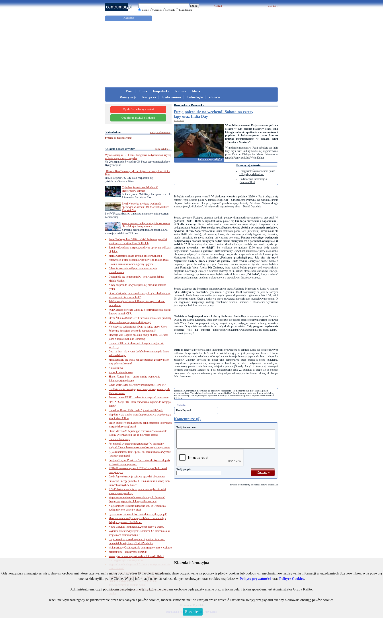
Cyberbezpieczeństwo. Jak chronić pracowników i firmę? (140, 189)
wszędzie (157, 9)
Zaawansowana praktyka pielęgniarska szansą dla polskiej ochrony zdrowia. (146, 225)
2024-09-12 (179, 120)
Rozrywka (149, 97)
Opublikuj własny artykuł (138, 109)
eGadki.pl (273, 484)
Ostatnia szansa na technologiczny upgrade (131, 264)
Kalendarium (113, 132)
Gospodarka (161, 91)
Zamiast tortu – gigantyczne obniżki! (128, 551)
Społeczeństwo (171, 97)
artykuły (170, 9)
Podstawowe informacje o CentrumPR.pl (253, 180)
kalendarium (185, 9)
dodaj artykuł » (162, 148)
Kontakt (218, 5)
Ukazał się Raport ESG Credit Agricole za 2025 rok (136, 410)
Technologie (195, 97)
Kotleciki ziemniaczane (121, 372)
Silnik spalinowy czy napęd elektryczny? (130, 322)
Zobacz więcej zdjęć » (210, 159)
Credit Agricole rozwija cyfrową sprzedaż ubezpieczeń (137, 476)
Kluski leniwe (116, 368)
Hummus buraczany (119, 439)
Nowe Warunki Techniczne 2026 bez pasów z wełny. (136, 526)
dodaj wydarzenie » (160, 132)
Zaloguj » (273, 5)
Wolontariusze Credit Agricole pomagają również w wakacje (140, 547)
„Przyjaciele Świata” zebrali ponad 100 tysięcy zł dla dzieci (257, 172)
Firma (143, 91)
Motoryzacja (127, 97)
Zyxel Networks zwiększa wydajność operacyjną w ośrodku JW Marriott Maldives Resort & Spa (145, 207)
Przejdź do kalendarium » (119, 137)
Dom (129, 91)
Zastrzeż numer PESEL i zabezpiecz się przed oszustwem (138, 397)
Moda (196, 91)
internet (145, 9)
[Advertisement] (191, 54)
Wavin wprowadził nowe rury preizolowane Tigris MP (137, 384)
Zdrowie (214, 97)
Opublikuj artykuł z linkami (138, 117)
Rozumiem (192, 612)
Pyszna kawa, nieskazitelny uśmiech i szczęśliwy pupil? (138, 514)
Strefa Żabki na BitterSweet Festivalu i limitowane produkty (140, 318)
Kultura (180, 91)
